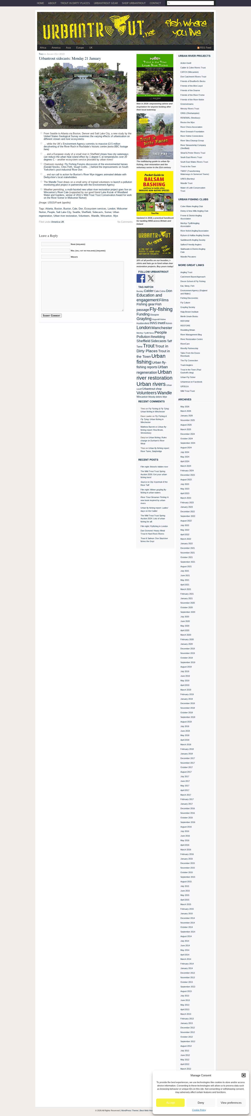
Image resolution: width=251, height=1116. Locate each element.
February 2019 (187, 694)
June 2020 (185, 621)
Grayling (144, 318)
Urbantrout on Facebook (191, 382)
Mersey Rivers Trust (189, 108)
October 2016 (186, 818)
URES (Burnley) (187, 179)
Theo (41, 54)
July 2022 (184, 525)
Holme (163, 319)
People (51, 212)
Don (81, 208)
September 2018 (187, 717)
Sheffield (86, 212)
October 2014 (186, 927)
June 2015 (185, 891)
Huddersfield (143, 323)
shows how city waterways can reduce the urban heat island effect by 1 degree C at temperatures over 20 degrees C (86, 157)
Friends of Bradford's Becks (192, 81)
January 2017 (186, 804)
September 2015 (187, 877)
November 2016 (187, 813)
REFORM (184, 321)
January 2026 (186, 416)
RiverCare (185, 344)
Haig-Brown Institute (189, 312)
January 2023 (186, 507)
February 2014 (187, 964)
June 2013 (185, 1000)
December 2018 (187, 703)
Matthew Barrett (148, 427)
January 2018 (186, 754)
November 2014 (187, 923)
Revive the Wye (187, 122)
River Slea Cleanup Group (192, 140)
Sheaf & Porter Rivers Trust (192, 153)
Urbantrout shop (152, 388)
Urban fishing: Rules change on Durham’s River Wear (154, 440)
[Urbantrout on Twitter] (150, 278)
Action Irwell (185, 63)
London (111, 208)
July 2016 (184, 831)
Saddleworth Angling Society (192, 240)
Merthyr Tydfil (143, 333)
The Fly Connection (189, 360)
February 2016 (187, 854)
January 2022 (186, 543)
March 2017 (185, 795)
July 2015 (184, 886)
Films (164, 300)
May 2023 (184, 489)
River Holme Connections (191, 136)
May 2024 (184, 457)
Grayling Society (187, 307)
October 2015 (186, 872)
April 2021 (184, 585)
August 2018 (186, 722)
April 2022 (184, 534)
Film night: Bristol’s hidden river (154, 467)
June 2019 (185, 676)
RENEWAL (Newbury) (190, 118)
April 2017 (184, 790)
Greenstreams (186, 104)
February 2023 (187, 502)
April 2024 (184, 461)
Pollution (143, 337)
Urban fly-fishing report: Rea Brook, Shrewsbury (154, 430)
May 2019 (184, 680)
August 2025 (186, 425)
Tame (139, 346)
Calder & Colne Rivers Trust (193, 68)
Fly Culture (185, 303)
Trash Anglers (186, 365)
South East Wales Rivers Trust (194, 162)
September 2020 (187, 612)
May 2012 (184, 1059)
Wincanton (106, 215)
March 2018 (185, 744)
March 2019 (185, 690)
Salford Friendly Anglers (191, 244)
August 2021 (186, 566)
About (52, 3)
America (56, 47)
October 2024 (186, 438)
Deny (201, 1102)
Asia (68, 47)
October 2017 (186, 767)
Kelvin (169, 323)
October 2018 (186, 712)
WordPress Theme (129, 1110)
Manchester (161, 328)
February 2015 (187, 909)
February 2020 (187, 639)
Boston (58, 208)
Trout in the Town (188, 166)
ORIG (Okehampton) (189, 113)
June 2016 (185, 836)
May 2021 (184, 580)
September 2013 (187, 987)
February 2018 (187, 749)
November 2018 (187, 708)
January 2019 (186, 699)
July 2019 (184, 671)
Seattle (76, 212)
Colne (162, 291)
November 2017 (187, 763)
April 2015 (184, 900)
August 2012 (186, 1046)
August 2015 (186, 881)
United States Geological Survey (61, 136)
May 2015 (184, 895)
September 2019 (187, 662)
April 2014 (184, 955)
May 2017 (184, 786)
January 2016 (186, 859)
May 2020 (184, 626)
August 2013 (186, 991)
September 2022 (187, 516)
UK (91, 47)
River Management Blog (191, 334)
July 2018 (184, 726)
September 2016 (187, 822)
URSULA (184, 386)
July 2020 (184, 617)
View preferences (231, 1102)
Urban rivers (151, 384)
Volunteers (84, 215)
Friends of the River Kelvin (192, 99)
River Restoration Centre (191, 339)
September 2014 (187, 932)
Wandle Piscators (188, 257)
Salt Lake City (63, 212)
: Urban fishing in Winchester (154, 419)
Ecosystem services (95, 208)
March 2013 (185, 1014)
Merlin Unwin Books (189, 316)
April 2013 (184, 1009)
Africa (43, 47)
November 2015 (187, 868)
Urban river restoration (65, 215)
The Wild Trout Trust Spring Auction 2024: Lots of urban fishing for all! (153, 518)
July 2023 (184, 484)
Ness (151, 333)
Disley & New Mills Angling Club (194, 211)
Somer (108, 212)
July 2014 (184, 941)
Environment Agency (74, 143)
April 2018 (184, 740)
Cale (74, 208)
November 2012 (187, 1032)
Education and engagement (149, 297)
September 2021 (187, 562)
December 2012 (187, 1028)
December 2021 (187, 548)
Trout (149, 346)
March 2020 (185, 635)
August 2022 (186, 521)
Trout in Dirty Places (75, 3)
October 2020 (186, 607)
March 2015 (185, 904)
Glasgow (154, 314)
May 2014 (184, 950)
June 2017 (185, 781)
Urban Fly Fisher (188, 377)
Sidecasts (97, 212)
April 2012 (184, 1064)
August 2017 (186, 772)
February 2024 (187, 470)
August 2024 (186, 447)
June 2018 (185, 731)
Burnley (140, 291)
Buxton (67, 208)
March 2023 (185, 498)
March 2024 (185, 466)
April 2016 (184, 845)
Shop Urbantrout (134, 3)
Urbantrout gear (106, 3)
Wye (115, 215)
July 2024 (184, 452)
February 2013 (187, 1019)
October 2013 (186, 982)
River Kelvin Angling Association (194, 231)
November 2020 (187, 603)
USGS (51, 202)
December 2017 (187, 758)
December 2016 (187, 808)
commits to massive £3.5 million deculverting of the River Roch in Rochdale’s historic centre (82, 145)
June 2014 (185, 945)
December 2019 (187, 648)
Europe (80, 47)
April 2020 (184, 630)
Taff (169, 341)
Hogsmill (155, 319)
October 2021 (186, 557)
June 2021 (185, 575)
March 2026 (185, 411)
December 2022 (187, 511)
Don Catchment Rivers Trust (193, 77)
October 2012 (186, 1037)
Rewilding (158, 337)
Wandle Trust (56, 182)
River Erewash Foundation (192, 131)
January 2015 (186, 913)
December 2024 (187, 434)
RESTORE (185, 325)
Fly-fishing (161, 309)
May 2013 (184, 1005)
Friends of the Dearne (190, 90)
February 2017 (187, 799)
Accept (170, 1102)
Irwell (161, 323)
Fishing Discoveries (189, 298)
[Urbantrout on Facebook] (141, 278)
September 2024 (187, 443)
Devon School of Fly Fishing (192, 281)
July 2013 (184, 996)
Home (40, 3)
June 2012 (185, 1055)
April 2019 (184, 685)
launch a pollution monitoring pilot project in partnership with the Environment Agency (88, 183)
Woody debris (155, 397)
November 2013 (187, 977)
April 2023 (184, 493)
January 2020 (186, 644)
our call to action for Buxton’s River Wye (72, 174)
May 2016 (184, 840)
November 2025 (187, 420)
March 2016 (185, 849)
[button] (243, 1075)
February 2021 (187, 594)
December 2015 (187, 863)
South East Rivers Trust (191, 157)
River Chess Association (191, 127)
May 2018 (184, 735)
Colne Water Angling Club (191, 206)
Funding (143, 314)
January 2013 (186, 1023)
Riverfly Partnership (189, 348)
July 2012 (184, 1050)
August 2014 (186, 936)
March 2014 (185, 959)
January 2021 (186, 598)
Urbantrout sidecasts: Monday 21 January (70, 58)
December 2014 (187, 918)
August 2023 (186, 479)
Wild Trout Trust (187, 391)
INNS (153, 323)
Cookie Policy (199, 1110)
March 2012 (185, 1069)
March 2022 (185, 539)
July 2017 (184, 776)
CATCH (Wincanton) (189, 72)
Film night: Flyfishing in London (154, 526)
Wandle (95, 215)
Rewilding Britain (187, 330)
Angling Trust (186, 272)
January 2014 (186, 968)
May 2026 (184, 407)
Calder (149, 291)
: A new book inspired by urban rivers (154, 500)
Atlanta (49, 208)
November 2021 (187, 553)
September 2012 (187, 1041)
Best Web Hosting (148, 1110)
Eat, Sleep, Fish (187, 286)
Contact (155, 3)
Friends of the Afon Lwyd (191, 86)
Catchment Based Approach (192, 277)
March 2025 (185, 429)
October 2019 (186, 658)
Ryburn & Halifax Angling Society (194, 235)
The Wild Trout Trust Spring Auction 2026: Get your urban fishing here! (154, 474)
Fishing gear (146, 304)
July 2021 (184, 571)
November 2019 (187, 653)
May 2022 (184, 530)
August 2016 (186, 827)
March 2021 (185, 589)
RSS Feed (205, 47)
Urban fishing (151, 359)
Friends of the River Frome (192, 95)
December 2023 (187, 475)
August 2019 (186, 667)
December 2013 (187, 973)
